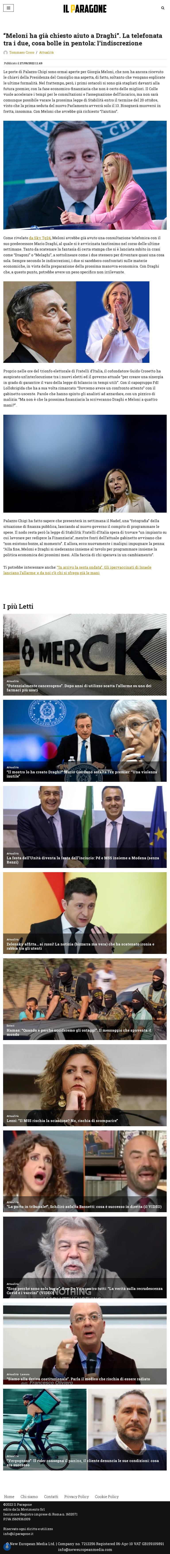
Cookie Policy (107, 1496)
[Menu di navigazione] (8, 8)
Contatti (51, 1496)
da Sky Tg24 (40, 237)
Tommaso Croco (21, 52)
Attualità (46, 52)
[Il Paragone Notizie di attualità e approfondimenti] (85, 8)
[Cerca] (162, 8)
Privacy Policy (76, 1496)
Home (9, 1496)
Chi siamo (29, 1496)
